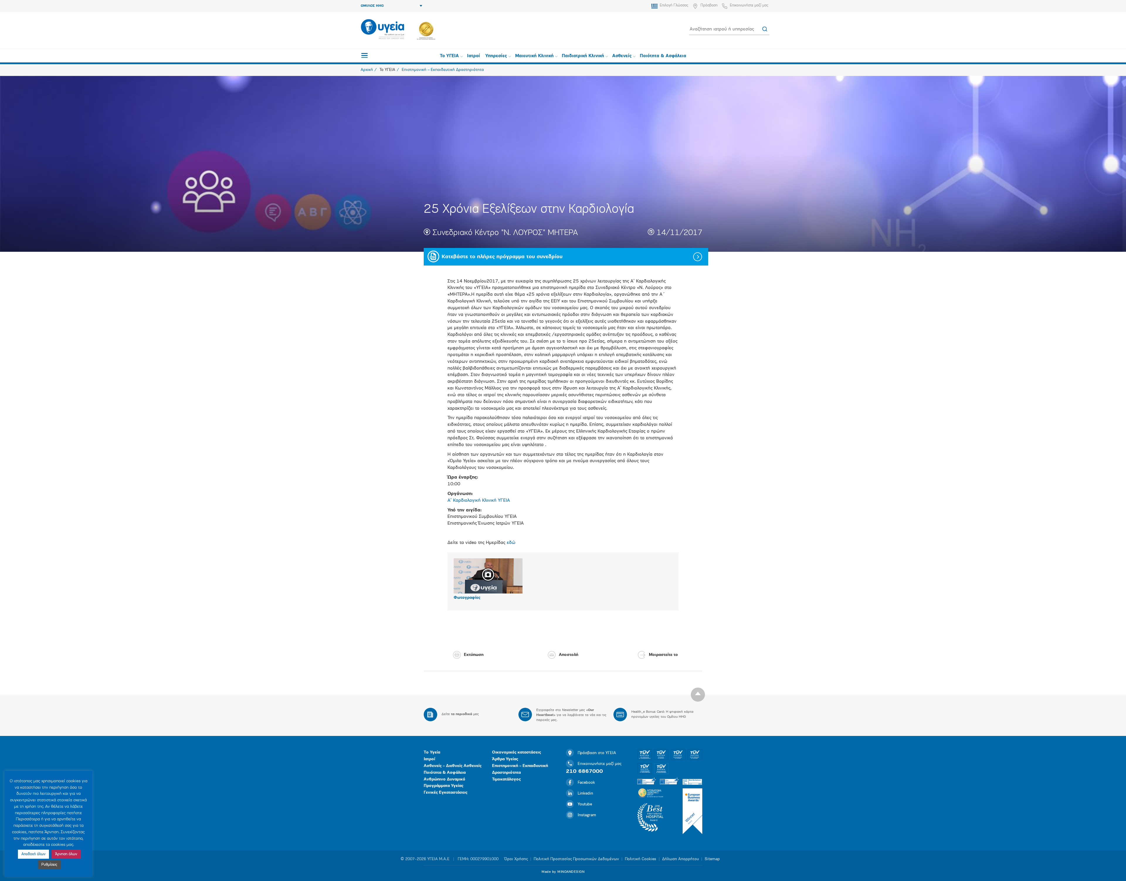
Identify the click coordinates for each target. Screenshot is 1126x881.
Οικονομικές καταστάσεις (516, 752)
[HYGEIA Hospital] (382, 29)
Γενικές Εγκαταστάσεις (445, 792)
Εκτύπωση (474, 655)
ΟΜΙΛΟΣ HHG (372, 6)
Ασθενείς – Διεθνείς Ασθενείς (452, 766)
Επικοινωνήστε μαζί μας (749, 5)
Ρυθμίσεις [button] (49, 865)
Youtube (585, 804)
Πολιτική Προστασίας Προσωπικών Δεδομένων (576, 859)
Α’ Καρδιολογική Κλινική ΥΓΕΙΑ (478, 500)
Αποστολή (568, 655)
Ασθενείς (622, 56)
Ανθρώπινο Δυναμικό (444, 779)
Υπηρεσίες (496, 56)
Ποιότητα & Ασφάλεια (663, 56)
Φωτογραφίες (467, 598)
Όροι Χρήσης (516, 859)
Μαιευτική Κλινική (534, 56)
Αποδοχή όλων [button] (33, 854)
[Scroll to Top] (698, 694)
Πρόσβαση (709, 5)
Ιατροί (473, 56)
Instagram (587, 815)
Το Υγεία (432, 752)
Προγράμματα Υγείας (443, 786)
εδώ (511, 542)
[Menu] (364, 55)
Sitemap (712, 859)
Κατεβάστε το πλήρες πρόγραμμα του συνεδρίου (502, 257)
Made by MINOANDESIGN (563, 872)
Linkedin (585, 793)
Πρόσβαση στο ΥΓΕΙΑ (597, 753)
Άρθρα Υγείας (505, 759)
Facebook (586, 782)
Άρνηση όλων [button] (66, 854)
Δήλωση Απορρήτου (680, 859)
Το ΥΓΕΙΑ (449, 56)
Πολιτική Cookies (640, 859)
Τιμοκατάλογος (506, 779)
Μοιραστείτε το (663, 655)
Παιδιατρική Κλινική (583, 56)
